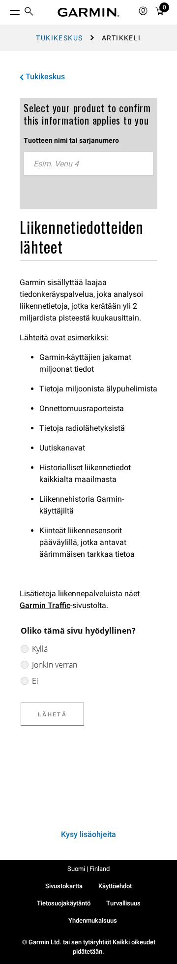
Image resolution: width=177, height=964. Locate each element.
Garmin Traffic (45, 605)
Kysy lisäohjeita (88, 834)
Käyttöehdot (115, 886)
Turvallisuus (123, 903)
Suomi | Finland (88, 868)
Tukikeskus (59, 38)
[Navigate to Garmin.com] (88, 12)
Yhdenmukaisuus (92, 920)
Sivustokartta (64, 886)
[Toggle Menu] (6, 10)
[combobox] (88, 164)
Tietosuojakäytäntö (63, 903)
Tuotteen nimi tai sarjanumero (71, 140)
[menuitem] (29, 12)
